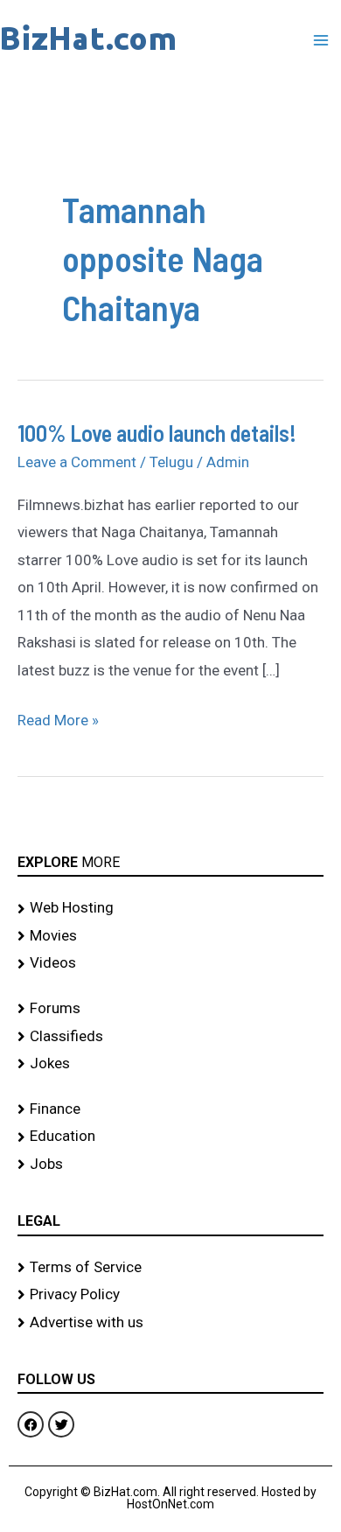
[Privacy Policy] (170, 1295)
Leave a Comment (76, 462)
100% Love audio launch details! (156, 432)
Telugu (171, 462)
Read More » (58, 718)
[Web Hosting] (170, 908)
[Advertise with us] (170, 1323)
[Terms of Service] (170, 1268)
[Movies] (170, 936)
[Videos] (170, 963)
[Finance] (170, 1109)
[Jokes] (170, 1064)
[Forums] (170, 1009)
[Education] (170, 1137)
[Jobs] (170, 1165)
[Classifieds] (170, 1037)
